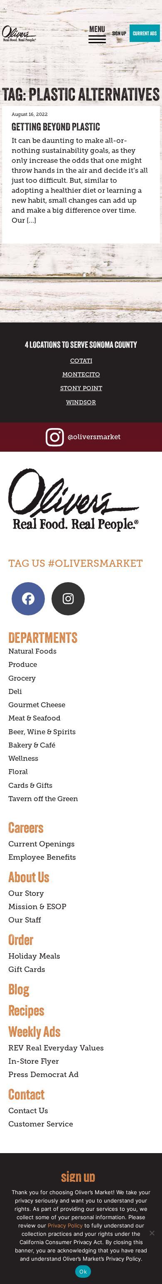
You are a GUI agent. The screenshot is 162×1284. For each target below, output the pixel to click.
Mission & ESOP (37, 907)
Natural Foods (32, 651)
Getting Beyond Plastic (56, 127)
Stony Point (81, 388)
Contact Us (28, 1111)
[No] (151, 1233)
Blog (18, 989)
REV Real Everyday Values (56, 1048)
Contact (26, 1094)
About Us (28, 877)
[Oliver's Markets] (19, 33)
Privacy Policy (65, 1225)
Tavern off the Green (43, 799)
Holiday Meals (34, 956)
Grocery (22, 678)
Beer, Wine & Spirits (42, 732)
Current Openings (41, 844)
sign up (78, 1176)
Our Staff (24, 920)
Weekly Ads (34, 1031)
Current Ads (145, 33)
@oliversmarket (94, 437)
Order (20, 939)
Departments (42, 637)
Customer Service (40, 1124)
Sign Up (119, 33)
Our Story (26, 893)
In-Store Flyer (33, 1061)
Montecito (81, 374)
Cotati (81, 360)
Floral (18, 772)
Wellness (23, 759)
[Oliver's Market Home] (81, 500)
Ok (83, 1271)
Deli (15, 692)
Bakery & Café (31, 745)
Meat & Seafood (34, 718)
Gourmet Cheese (36, 705)
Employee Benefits (42, 857)
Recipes (26, 1010)
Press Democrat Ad (43, 1074)
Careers (26, 827)
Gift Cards (26, 969)
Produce (22, 665)
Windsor (81, 402)
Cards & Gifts (30, 786)
